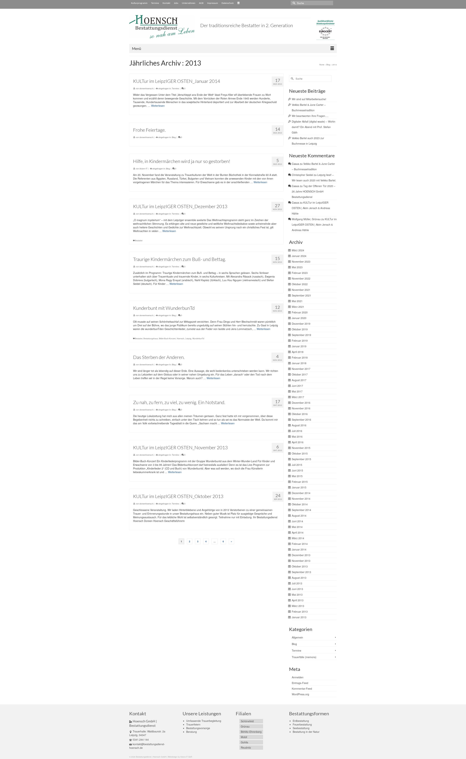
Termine (175, 88)
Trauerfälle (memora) (304, 657)
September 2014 (301, 510)
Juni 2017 (297, 386)
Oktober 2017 (300, 374)
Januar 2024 (299, 256)
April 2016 (297, 442)
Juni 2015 (297, 470)
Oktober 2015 (300, 453)
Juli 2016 (297, 431)
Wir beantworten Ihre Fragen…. (310, 116)
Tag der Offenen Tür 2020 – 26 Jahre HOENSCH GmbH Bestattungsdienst (313, 191)
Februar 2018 (300, 357)
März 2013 (298, 606)
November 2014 (301, 498)
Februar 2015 (300, 481)
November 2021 (301, 290)
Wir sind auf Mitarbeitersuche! (309, 99)
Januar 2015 (299, 487)
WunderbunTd (198, 338)
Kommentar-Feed (302, 688)
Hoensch (180, 338)
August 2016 (299, 425)
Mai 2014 (297, 527)
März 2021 (298, 306)
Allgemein (297, 637)
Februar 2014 (300, 544)
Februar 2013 (300, 611)
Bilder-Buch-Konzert (167, 338)
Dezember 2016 (301, 402)
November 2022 (301, 278)
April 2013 (297, 600)
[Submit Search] (293, 3)
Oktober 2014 (300, 504)
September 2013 (301, 572)
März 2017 (298, 397)
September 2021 (301, 295)
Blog (174, 137)
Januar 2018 (299, 363)
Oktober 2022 (300, 284)
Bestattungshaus (150, 338)
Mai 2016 (297, 436)
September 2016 (301, 419)
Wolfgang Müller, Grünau (306, 219)
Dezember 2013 (301, 555)
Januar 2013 (299, 617)
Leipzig (188, 338)
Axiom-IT (143, 168)
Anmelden (297, 677)
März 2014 (298, 538)
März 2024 (298, 250)
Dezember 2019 (301, 323)
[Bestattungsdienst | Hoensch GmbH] (162, 26)
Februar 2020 (300, 312)
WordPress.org (300, 694)
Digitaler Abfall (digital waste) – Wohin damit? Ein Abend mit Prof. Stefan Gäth (313, 127)
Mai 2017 (297, 391)
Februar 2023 (300, 273)
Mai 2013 (297, 594)
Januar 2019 (299, 346)
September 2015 (301, 459)
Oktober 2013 (300, 566)
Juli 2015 (297, 465)
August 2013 (299, 577)
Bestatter (139, 240)
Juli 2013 (297, 583)
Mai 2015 (297, 476)
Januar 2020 (299, 318)
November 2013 (301, 561)
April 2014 (297, 532)
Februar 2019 (300, 340)
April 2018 (297, 352)
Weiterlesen (158, 105)
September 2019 (301, 335)
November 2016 (301, 408)
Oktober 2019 (300, 329)
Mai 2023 (297, 267)
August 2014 (299, 515)
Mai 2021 (297, 301)
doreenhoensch (146, 88)
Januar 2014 (299, 549)
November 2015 (301, 448)
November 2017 (301, 369)
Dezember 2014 (301, 493)
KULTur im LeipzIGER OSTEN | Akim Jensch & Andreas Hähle (311, 208)
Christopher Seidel (302, 175)
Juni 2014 (297, 521)
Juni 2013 (297, 589)
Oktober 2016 (300, 414)
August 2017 (299, 380)
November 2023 (301, 261)
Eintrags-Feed (300, 683)
